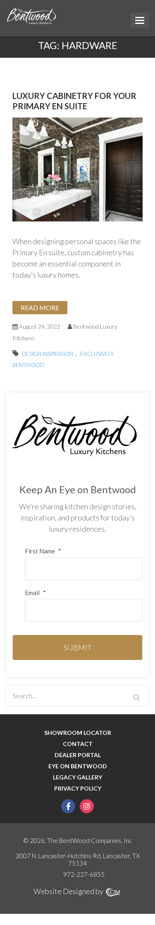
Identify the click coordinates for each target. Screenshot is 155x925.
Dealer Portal (78, 755)
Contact (78, 744)
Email (35, 592)
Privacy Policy (77, 788)
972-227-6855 (84, 874)
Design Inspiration (47, 354)
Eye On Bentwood (77, 766)
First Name (43, 551)
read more (40, 307)
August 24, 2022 (39, 326)
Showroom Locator (77, 733)
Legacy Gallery (77, 777)
